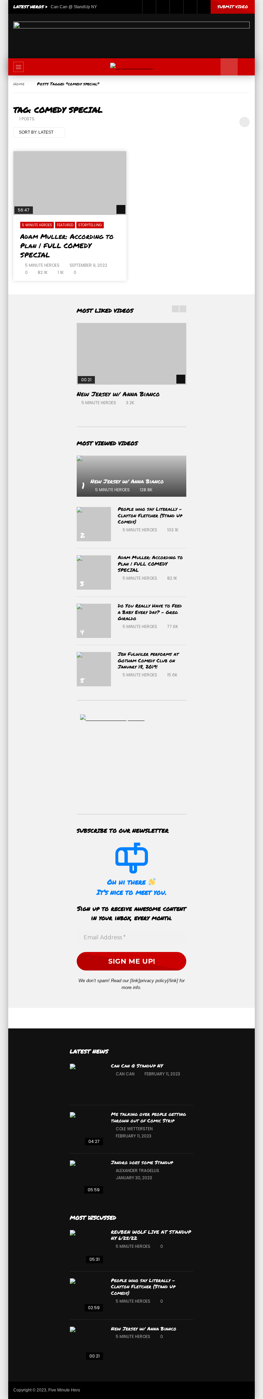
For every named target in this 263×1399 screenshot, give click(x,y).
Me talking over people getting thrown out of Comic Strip (148, 1117)
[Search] (246, 66)
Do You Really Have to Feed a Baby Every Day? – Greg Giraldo (150, 612)
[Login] (204, 7)
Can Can (125, 1074)
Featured (65, 225)
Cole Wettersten (134, 1129)
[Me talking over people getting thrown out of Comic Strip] (87, 1129)
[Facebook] (149, 7)
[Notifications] (190, 7)
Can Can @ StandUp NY (74, 6)
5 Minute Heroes (37, 225)
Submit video (232, 7)
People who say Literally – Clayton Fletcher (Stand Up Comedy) (150, 515)
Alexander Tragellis (137, 1170)
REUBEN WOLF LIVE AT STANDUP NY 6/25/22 (151, 1235)
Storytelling (90, 225)
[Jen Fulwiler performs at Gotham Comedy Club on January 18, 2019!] (94, 669)
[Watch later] (176, 7)
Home (18, 84)
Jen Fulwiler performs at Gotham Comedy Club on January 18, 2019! (148, 660)
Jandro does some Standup (142, 1162)
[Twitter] (163, 7)
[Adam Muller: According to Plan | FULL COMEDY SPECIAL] (69, 183)
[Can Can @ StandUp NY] (87, 1081)
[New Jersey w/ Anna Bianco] (131, 354)
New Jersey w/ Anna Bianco (118, 393)
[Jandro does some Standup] (87, 1177)
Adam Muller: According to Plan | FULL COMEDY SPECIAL (67, 245)
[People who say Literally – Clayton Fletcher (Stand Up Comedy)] (94, 524)
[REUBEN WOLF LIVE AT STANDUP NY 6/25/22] (87, 1247)
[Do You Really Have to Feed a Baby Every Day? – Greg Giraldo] (94, 621)
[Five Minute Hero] (131, 67)
